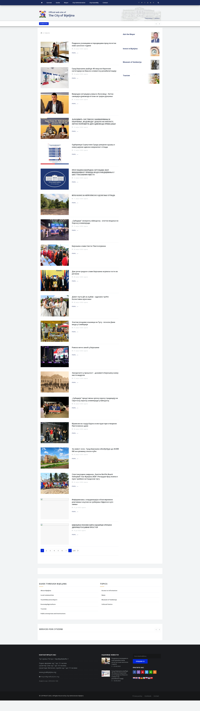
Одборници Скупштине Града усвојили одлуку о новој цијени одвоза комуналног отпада (93, 145)
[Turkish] (151, 678)
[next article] (156, 23)
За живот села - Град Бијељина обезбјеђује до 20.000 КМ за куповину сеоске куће (95, 450)
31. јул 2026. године (80, 507)
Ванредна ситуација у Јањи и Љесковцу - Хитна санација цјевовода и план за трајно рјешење (92, 95)
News (103, 595)
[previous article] (159, 23)
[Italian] (144, 678)
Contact (105, 3)
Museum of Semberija (109, 600)
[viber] (144, 2)
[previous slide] (156, 629)
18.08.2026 (116, 681)
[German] (141, 678)
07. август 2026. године (81, 328)
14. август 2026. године (81, 99)
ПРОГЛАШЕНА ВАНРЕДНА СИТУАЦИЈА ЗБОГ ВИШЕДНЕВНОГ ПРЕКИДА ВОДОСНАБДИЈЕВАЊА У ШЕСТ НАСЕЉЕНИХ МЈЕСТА (93, 172)
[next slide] (159, 629)
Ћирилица (148, 18)
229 (74, 550)
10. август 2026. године (81, 226)
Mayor (66, 3)
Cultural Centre (107, 604)
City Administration (78, 3)
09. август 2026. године (81, 249)
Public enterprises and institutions (53, 613)
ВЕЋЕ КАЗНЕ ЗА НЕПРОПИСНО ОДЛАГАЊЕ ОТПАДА (93, 195)
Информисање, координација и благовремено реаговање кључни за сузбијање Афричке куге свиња (92, 501)
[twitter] (141, 2)
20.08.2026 (116, 666)
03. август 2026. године (81, 454)
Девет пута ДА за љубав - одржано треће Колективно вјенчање (90, 298)
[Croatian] (134, 678)
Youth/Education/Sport (49, 600)
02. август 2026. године (81, 482)
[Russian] (146, 678)
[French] (139, 678)
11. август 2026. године (81, 199)
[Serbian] (149, 678)
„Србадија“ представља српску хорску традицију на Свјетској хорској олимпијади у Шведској (95, 399)
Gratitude (148, 696)
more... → (75, 53)
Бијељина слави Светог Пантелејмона (89, 246)
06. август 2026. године (81, 404)
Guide (58, 3)
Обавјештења (44, 23)
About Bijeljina (46, 590)
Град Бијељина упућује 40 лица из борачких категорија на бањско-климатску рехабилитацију (94, 69)
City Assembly (94, 3)
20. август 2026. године (81, 49)
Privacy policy (137, 696)
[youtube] (147, 2)
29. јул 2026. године (80, 530)
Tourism (43, 609)
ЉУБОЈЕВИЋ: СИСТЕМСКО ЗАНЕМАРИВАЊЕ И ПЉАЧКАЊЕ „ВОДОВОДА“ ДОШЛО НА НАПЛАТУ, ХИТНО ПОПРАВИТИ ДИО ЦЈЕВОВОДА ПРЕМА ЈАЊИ (94, 121)
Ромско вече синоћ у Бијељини (85, 347)
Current (49, 3)
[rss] (153, 2)
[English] (136, 678)
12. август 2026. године (81, 150)
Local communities (47, 595)
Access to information (109, 590)
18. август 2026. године (81, 74)
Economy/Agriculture (48, 604)
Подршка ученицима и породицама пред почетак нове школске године (119, 661)
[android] (150, 2)
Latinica (156, 18)
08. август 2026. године (81, 277)
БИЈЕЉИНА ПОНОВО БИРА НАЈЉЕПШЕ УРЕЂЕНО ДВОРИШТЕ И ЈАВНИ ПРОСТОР (92, 526)
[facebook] (139, 2)
